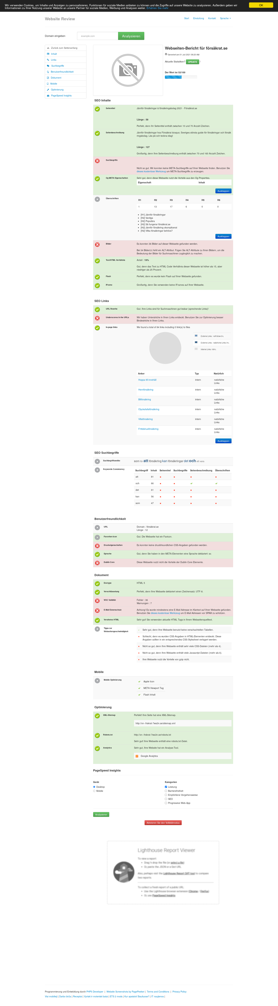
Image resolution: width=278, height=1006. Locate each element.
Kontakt (212, 18)
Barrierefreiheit (175, 790)
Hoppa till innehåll (147, 379)
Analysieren (131, 35)
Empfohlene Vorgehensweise (183, 794)
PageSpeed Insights (60, 95)
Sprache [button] (224, 18)
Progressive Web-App (179, 802)
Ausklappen (223, 191)
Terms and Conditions (158, 991)
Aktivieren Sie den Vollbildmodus (163, 822)
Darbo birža (65, 996)
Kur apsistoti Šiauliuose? (136, 996)
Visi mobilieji (51, 996)
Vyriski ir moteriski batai (96, 996)
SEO (170, 798)
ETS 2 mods (116, 996)
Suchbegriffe (56, 65)
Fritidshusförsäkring (148, 428)
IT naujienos (157, 996)
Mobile (52, 83)
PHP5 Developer (94, 991)
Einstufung (198, 18)
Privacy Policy (179, 991)
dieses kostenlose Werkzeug (151, 171)
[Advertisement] (139, 952)
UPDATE (192, 61)
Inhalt (53, 53)
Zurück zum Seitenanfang (63, 47)
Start (186, 18)
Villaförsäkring (145, 419)
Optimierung (56, 89)
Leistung (172, 786)
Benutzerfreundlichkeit (61, 71)
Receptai (77, 996)
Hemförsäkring (145, 389)
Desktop (100, 786)
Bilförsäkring (144, 399)
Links (52, 59)
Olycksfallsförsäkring (148, 409)
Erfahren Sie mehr (157, 8)
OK (261, 5)
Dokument (55, 77)
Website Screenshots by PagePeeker (125, 991)
